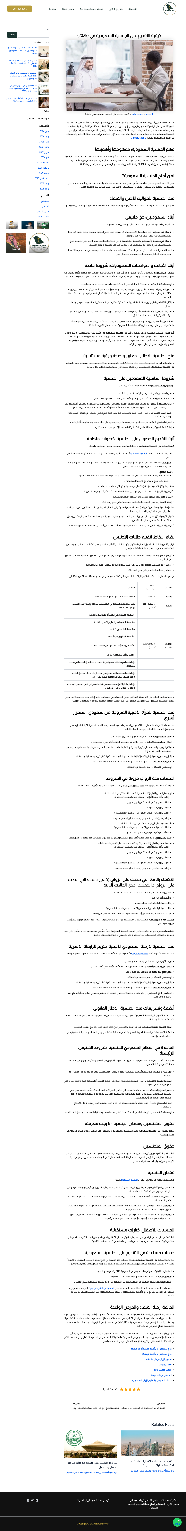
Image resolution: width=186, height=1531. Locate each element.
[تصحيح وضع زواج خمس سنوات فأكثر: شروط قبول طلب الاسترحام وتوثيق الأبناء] (44, 51)
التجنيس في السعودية (92, 8)
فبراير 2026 (44, 152)
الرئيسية (132, 8)
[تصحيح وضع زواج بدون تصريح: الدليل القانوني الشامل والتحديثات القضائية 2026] (44, 64)
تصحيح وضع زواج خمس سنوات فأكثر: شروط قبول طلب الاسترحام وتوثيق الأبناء (22, 50)
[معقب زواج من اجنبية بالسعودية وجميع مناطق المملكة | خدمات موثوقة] (44, 102)
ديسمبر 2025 (43, 162)
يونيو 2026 (44, 136)
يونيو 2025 (44, 188)
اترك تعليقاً (169, 1471)
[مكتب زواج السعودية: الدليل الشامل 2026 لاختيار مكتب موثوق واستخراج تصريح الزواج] (44, 77)
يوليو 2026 (44, 131)
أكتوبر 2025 (44, 173)
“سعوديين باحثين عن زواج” (101, 1288)
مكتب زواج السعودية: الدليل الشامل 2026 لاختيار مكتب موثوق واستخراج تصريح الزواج (23, 76)
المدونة (53, 8)
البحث (47, 29)
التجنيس (103, 1472)
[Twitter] (32, 1500)
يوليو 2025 (44, 183)
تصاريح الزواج (116, 8)
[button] (19, 9)
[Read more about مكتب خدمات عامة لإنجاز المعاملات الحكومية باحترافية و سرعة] (148, 1443)
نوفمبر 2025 (43, 168)
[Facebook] (36, 1500)
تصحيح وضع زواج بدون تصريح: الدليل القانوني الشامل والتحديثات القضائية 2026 (23, 63)
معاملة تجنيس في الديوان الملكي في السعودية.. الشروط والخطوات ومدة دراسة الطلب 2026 (23, 88)
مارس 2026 (44, 147)
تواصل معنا (68, 8)
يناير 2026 (45, 157)
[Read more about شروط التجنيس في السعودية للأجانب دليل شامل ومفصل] (90, 1444)
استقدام (45, 201)
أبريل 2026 (44, 141)
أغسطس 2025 (42, 178)
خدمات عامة (158, 1471)
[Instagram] (28, 1500)
